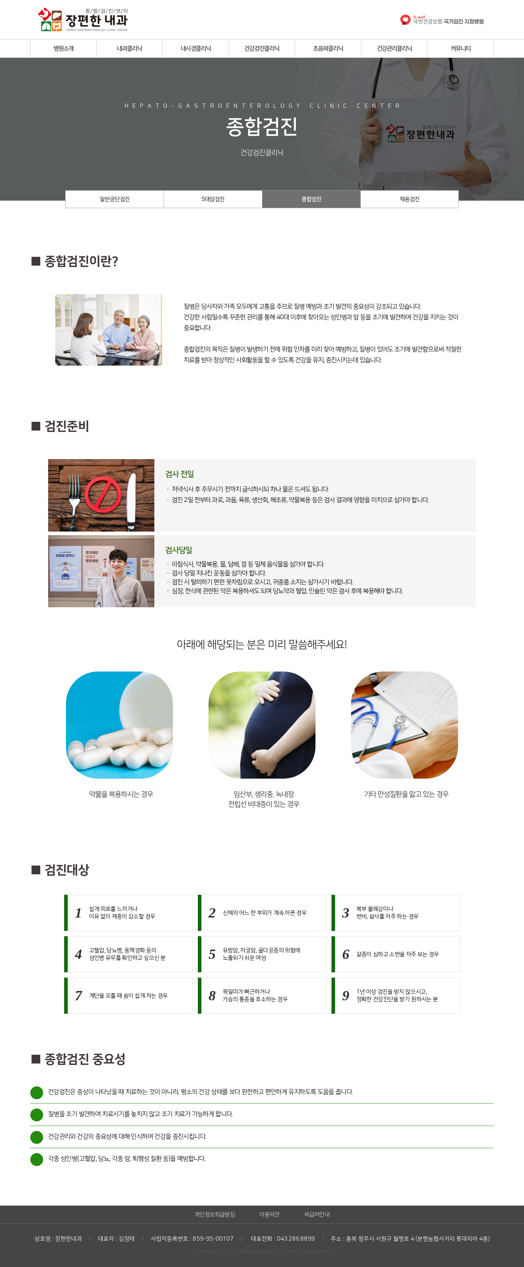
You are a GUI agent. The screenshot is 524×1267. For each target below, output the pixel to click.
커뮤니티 (461, 48)
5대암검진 (213, 199)
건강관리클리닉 (394, 48)
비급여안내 (317, 1214)
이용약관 (270, 1214)
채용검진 (410, 199)
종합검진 (312, 199)
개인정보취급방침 (214, 1214)
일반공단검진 (115, 199)
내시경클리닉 (196, 48)
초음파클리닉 (328, 48)
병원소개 (63, 48)
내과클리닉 (129, 48)
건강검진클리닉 (261, 48)
